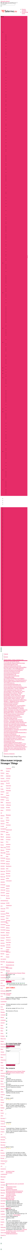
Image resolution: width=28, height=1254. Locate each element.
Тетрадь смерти (11, 331)
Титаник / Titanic (11, 308)
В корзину (8, 981)
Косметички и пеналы (10, 147)
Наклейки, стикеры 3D (10, 629)
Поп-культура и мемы (9, 479)
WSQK (9, 39)
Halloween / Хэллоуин (10, 260)
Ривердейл (8, 785)
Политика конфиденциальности (14, 1191)
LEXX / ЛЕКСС (11, 275)
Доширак (9, 484)
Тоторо (9, 332)
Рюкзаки (9, 227)
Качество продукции (11, 1189)
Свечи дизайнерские (10, 173)
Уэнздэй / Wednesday (10, 273)
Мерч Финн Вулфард (3, 1033)
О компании (9, 1188)
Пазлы (8, 237)
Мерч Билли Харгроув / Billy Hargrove (11, 208)
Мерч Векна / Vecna (12, 179)
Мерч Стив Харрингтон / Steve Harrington (12, 189)
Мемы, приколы (11, 485)
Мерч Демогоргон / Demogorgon (12, 198)
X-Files (9, 265)
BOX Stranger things (12, 35)
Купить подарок (24, 10)
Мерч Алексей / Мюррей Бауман (11, 204)
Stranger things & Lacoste (2, 823)
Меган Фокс (10, 372)
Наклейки (3, 1190)
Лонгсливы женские (10, 65)
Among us (8, 939)
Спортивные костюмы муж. (3, 1004)
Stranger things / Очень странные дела (10, 32)
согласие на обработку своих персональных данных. (16, 1231)
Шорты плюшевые (12, 450)
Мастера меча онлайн (10, 337)
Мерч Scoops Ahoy (12, 217)
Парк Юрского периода (11, 300)
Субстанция (9, 880)
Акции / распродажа (12, 258)
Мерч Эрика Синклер (3, 1092)
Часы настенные (11, 178)
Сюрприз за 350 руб (12, 254)
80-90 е (9, 481)
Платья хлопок (11, 434)
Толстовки (10, 417)
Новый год (10, 375)
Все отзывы (9, 1172)
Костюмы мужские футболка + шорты (12, 112)
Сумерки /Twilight (11, 325)
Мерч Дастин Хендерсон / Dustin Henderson (12, 195)
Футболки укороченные (10, 442)
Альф (7, 792)
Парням (3, 26)
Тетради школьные (12, 379)
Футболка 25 (10, 492)
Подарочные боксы (12, 399)
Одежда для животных (10, 161)
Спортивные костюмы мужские (12, 117)
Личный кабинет (5, 1)
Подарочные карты (12, 400)
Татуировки (10, 175)
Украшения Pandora (12, 176)
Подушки (3, 1142)
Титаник (8, 846)
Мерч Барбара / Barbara (10, 611)
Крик (7, 832)
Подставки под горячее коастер (11, 166)
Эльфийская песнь (12, 333)
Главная (6, 654)
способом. (8, 1208)
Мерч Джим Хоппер (2, 1065)
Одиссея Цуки (11, 349)
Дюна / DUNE (11, 294)
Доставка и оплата (11, 1195)
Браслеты (9, 471)
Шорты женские (11, 100)
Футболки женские (12, 53)
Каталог (6, 656)
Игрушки (9, 145)
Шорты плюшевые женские (11, 544)
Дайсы (8, 410)
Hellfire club (10, 37)
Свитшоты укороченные (10, 439)
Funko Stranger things (9, 614)
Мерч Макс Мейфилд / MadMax (12, 49)
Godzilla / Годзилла (12, 316)
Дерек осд (9, 52)
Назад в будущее (11, 319)
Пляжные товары (11, 163)
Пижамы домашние (12, 95)
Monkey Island (10, 348)
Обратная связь (10, 1199)
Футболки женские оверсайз (3, 866)
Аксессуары (3, 1232)
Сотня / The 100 (11, 267)
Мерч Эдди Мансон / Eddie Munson (12, 47)
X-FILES (8, 778)
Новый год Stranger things (10, 563)
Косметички (10, 390)
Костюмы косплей (12, 36)
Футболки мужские (12, 104)
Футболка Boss (11, 489)
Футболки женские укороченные (12, 55)
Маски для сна (11, 156)
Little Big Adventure (12, 359)
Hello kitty (9, 369)
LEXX (7, 800)
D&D (9, 25)
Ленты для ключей (12, 149)
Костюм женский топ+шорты (11, 81)
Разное (8, 971)
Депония (8, 920)
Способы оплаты (10, 1193)
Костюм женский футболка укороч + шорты (12, 74)
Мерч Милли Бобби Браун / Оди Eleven (12, 44)
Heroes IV (8, 937)
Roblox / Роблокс (11, 362)
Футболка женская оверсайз (11, 525)
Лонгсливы (10, 414)
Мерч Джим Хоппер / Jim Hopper (12, 201)
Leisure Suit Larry (11, 355)
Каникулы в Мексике (10, 286)
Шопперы (9, 222)
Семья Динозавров (12, 291)
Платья (2, 1009)
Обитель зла (10, 321)
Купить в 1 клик (10, 980)
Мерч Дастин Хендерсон (3, 1052)
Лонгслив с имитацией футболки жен (11, 133)
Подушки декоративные (10, 246)
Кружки (9, 229)
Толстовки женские (12, 71)
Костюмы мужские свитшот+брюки (12, 115)
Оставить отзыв (10, 1046)
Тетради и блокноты (12, 234)
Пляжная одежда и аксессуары (3, 1123)
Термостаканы (11, 230)
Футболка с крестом (12, 494)
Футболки (9, 413)
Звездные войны (11, 318)
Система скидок (10, 1198)
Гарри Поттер (10, 314)
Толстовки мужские (12, 110)
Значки (9, 244)
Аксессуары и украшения (10, 140)
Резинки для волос (12, 226)
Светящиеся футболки (10, 170)
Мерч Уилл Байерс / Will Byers (12, 598)
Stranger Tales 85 (11, 42)
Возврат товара (10, 1196)
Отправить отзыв (11, 1065)
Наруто (9, 329)
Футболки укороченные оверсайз (10, 446)
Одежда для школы (12, 396)
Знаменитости (4, 23)
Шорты (9, 448)
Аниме (15, 21)
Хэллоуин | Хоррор (12, 376)
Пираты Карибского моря (8, 866)
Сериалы (5, 21)
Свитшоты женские (12, 67)
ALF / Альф (10, 277)
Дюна (7, 822)
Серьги (9, 475)
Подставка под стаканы (11, 402)
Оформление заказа (11, 1186)
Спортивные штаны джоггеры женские (12, 89)
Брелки (9, 472)
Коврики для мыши (12, 236)
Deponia (9, 343)
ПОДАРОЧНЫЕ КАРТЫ (10, 636)
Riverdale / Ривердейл (10, 269)
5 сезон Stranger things (9, 639)
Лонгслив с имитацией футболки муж (11, 152)
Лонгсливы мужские (10, 106)
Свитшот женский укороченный (12, 69)
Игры (2, 22)
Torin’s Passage (11, 360)
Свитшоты (10, 416)
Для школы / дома (8, 377)
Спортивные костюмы (10, 421)
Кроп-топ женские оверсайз (3, 879)
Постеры (9, 168)
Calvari (9, 124)
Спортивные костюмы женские (12, 92)
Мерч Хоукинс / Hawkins (11, 224)
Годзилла (8, 839)
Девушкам (14, 25)
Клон (8, 288)
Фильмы (10, 21)
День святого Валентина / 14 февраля (11, 121)
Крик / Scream (10, 295)
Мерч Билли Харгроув (3, 1084)
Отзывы (8, 994)
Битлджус (9, 307)
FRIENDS (8, 776)
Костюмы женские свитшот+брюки (12, 86)
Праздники (12, 23)
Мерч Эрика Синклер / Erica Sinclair (11, 212)
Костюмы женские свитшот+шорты (12, 83)
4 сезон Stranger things (9, 567)
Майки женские (11, 155)
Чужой (9, 312)
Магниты (9, 394)
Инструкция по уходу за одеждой (15, 1183)
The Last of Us (10, 366)
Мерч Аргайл (10, 192)
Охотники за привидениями (11, 297)
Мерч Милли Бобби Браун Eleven (2, 839)
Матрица (9, 309)
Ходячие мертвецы (12, 280)
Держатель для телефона (11, 143)
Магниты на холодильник (10, 242)
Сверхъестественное (12, 290)
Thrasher (9, 482)
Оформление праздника (10, 249)
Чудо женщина (11, 315)
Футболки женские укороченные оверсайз (12, 59)
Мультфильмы (8, 22)
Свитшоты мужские (12, 108)
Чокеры (9, 478)
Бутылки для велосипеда (10, 232)
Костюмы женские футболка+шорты (12, 78)
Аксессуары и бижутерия (10, 469)
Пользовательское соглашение (14, 1192)
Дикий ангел (10, 278)
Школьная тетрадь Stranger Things (15, 1072)
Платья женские (11, 94)
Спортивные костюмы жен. (3, 980)
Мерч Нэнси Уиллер (12, 158)
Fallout (8, 281)
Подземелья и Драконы (10, 126)
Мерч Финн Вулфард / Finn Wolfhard (11, 182)
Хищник (9, 311)
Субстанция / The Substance (11, 323)
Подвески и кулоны (12, 474)
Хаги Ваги (8, 942)
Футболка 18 (10, 491)
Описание (8, 993)
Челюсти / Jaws (11, 326)
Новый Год (3, 1235)
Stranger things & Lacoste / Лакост (11, 102)
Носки (8, 159)
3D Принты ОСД (11, 135)
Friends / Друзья (11, 264)
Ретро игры (10, 488)
